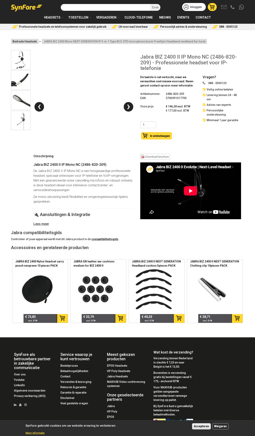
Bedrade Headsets (25, 41)
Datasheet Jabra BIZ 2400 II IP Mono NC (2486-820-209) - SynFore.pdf (155, 157)
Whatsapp (241, 7)
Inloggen (196, 7)
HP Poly (112, 411)
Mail (224, 7)
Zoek (155, 7)
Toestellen (78, 17)
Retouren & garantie (73, 387)
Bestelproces (69, 365)
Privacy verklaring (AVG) (30, 396)
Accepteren (201, 426)
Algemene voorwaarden (29, 390)
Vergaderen (106, 17)
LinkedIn (19, 385)
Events (183, 17)
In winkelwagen (160, 135)
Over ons (20, 374)
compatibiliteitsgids (104, 239)
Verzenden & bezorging (75, 381)
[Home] (28, 7)
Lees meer (41, 224)
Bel (233, 7)
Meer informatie (35, 432)
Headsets (52, 17)
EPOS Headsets (117, 365)
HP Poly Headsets (118, 371)
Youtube (19, 379)
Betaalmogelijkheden (74, 371)
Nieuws (165, 17)
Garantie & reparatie (73, 392)
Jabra (111, 406)
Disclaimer (67, 398)
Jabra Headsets (117, 376)
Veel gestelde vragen (74, 403)
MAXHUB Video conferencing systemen (126, 384)
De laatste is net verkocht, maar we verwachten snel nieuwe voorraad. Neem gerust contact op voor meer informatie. (166, 81)
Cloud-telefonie (139, 17)
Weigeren (220, 426)
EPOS (110, 416)
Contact (203, 17)
